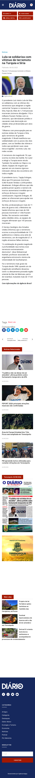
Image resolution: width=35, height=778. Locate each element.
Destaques (6, 718)
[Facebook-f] (3, 694)
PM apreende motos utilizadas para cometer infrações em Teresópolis (16, 462)
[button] (31, 4)
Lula (14, 322)
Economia (5, 728)
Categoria (5, 715)
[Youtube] (17, 694)
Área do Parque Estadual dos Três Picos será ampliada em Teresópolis (16, 433)
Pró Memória (6, 738)
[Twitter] (12, 694)
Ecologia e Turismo (9, 725)
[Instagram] (8, 694)
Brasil (10, 322)
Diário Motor (6, 722)
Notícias (5, 52)
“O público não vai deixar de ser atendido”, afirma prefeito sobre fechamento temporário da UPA (15, 375)
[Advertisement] (18, 35)
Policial (4, 735)
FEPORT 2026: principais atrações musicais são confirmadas (15, 405)
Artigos (4, 712)
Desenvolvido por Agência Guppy (17, 773)
